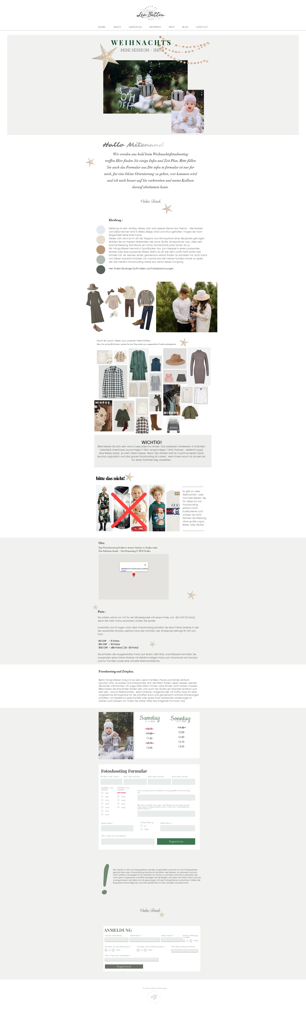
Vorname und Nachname (113, 935)
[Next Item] (213, 307)
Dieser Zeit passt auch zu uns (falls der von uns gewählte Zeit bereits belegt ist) (164, 791)
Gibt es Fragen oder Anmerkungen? (113, 836)
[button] (109, 428)
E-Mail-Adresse (165, 823)
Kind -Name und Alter (132, 777)
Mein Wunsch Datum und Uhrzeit (183, 947)
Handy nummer (106, 823)
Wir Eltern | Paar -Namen (109, 777)
